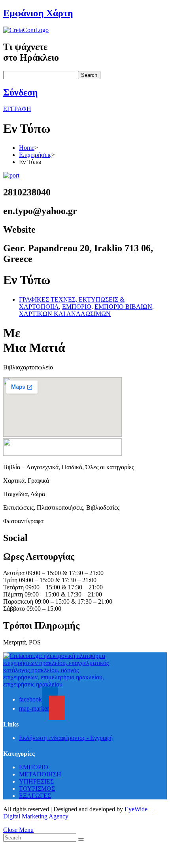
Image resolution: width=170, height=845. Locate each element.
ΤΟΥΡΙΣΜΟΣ (37, 788)
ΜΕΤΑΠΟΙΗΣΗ (40, 774)
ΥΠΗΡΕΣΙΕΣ (36, 781)
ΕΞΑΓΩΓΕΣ (35, 795)
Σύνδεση (20, 92)
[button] (17, 108)
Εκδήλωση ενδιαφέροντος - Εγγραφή (66, 737)
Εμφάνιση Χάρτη (38, 13)
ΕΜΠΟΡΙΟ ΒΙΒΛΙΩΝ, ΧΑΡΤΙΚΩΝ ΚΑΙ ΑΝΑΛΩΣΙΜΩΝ (86, 310)
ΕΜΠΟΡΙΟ (76, 306)
